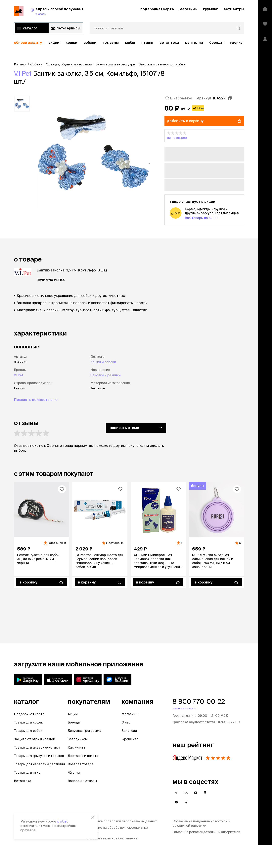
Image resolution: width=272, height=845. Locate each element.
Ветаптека (169, 42)
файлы (62, 821)
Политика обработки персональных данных (122, 821)
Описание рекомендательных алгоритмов (206, 832)
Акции (73, 714)
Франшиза (129, 739)
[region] (129, 43)
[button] (204, 135)
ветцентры (234, 9)
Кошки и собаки (103, 362)
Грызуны (111, 42)
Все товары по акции (201, 218)
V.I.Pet (22, 73)
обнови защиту (28, 42)
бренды (216, 42)
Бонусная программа (84, 730)
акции (53, 42)
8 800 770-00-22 (198, 701)
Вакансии (129, 730)
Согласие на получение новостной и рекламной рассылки (201, 823)
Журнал (74, 772)
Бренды (74, 722)
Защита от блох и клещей (34, 739)
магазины (188, 9)
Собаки (90, 42)
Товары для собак (28, 730)
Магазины (129, 714)
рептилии (194, 42)
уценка (236, 42)
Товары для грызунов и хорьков (39, 755)
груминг (210, 9)
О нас (125, 722)
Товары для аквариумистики (37, 747)
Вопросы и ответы (82, 781)
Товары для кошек (28, 722)
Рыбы (130, 42)
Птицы (147, 42)
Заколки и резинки (105, 375)
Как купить (76, 747)
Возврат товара (81, 764)
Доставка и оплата (83, 755)
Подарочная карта (29, 714)
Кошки (71, 42)
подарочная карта (157, 9)
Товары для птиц (27, 772)
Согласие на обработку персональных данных (117, 830)
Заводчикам (78, 739)
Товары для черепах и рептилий (39, 764)
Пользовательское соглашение (112, 838)
